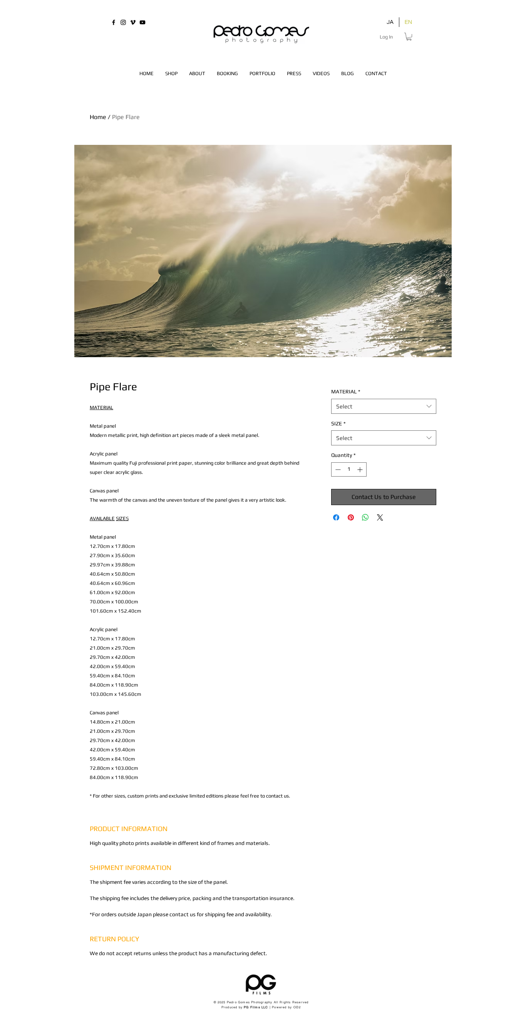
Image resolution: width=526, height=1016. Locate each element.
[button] (409, 36)
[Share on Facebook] (336, 517)
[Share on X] (380, 517)
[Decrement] (337, 469)
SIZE (338, 423)
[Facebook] (113, 22)
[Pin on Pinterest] (350, 517)
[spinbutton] (349, 469)
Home (98, 117)
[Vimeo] (132, 22)
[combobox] (383, 406)
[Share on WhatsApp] (365, 517)
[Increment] (360, 469)
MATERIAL (345, 391)
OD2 (297, 1007)
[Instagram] (123, 22)
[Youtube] (142, 22)
